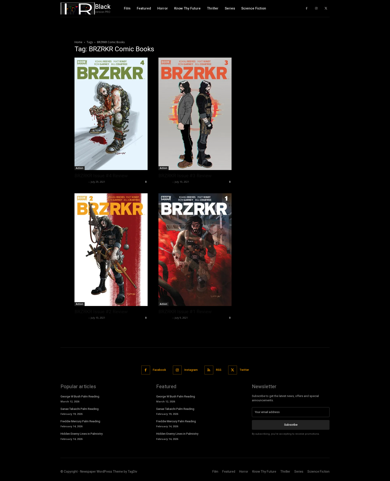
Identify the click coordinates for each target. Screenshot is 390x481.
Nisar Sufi (81, 181)
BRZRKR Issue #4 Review (101, 175)
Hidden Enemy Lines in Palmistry (81, 434)
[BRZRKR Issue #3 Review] (195, 114)
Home (78, 42)
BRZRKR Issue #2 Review (101, 311)
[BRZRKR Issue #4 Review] (111, 114)
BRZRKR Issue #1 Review (185, 311)
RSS (218, 370)
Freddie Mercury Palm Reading (80, 421)
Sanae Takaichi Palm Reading (79, 409)
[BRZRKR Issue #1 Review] (195, 249)
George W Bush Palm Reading (79, 396)
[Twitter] (326, 8)
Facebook (159, 370)
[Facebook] (306, 8)
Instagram (191, 370)
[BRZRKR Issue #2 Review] (111, 249)
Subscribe (290, 425)
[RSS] (208, 370)
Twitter (244, 370)
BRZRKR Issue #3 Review (185, 175)
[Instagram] (316, 8)
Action (79, 168)
